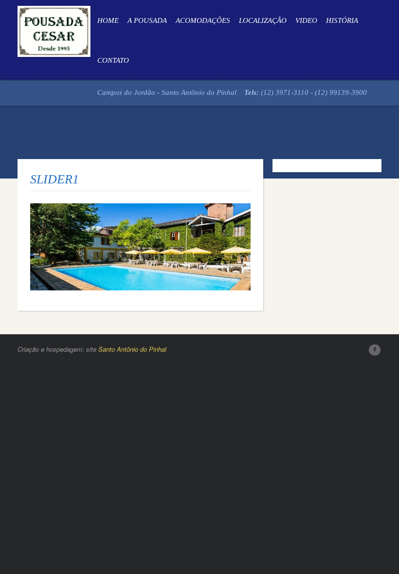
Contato (113, 60)
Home (108, 20)
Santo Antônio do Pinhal (132, 349)
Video (306, 20)
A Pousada (147, 20)
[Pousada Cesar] (54, 29)
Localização (263, 20)
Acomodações (203, 20)
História (342, 20)
